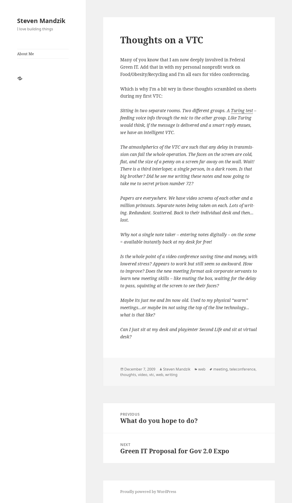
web (202, 369)
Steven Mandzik (41, 20)
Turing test (242, 111)
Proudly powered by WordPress (148, 491)
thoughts (128, 374)
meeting (220, 369)
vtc (151, 374)
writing (171, 374)
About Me (25, 53)
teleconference (242, 369)
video (142, 374)
